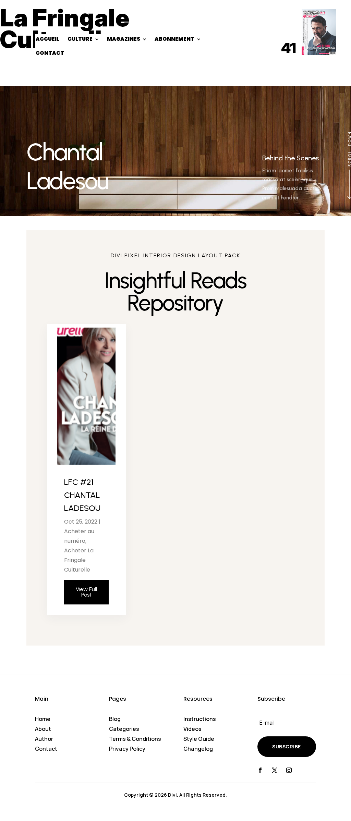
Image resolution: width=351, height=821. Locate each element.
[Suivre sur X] (274, 770)
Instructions (199, 719)
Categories (124, 729)
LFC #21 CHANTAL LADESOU (82, 495)
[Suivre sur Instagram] (288, 770)
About (43, 729)
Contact (46, 748)
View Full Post (86, 592)
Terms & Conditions (135, 739)
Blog (115, 719)
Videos (192, 729)
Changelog (198, 748)
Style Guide (198, 739)
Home (42, 719)
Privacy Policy (127, 748)
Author (44, 739)
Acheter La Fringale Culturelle (79, 560)
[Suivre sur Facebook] (260, 770)
